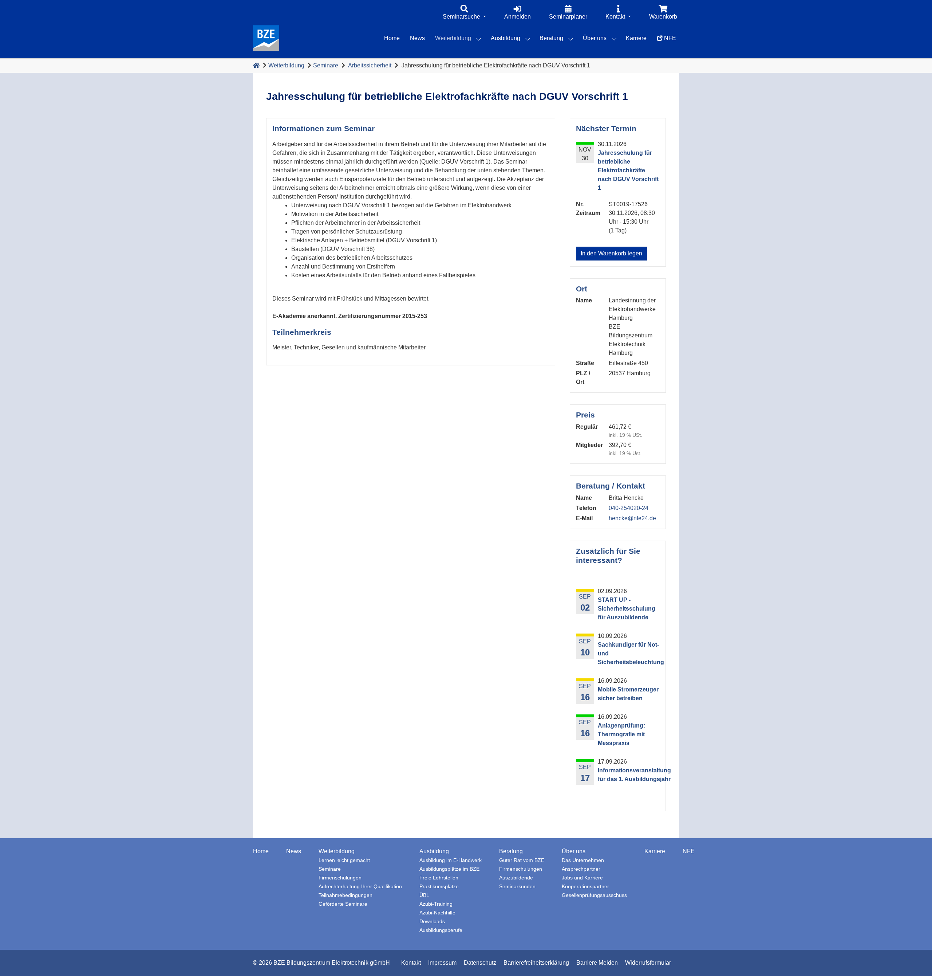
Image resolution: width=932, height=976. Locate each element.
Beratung (511, 851)
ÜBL (424, 895)
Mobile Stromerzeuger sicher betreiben (628, 693)
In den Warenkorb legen (611, 253)
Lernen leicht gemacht (344, 860)
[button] (464, 13)
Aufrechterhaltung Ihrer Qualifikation (360, 886)
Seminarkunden (517, 886)
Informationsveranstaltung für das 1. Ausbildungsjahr (634, 774)
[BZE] (266, 38)
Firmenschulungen (340, 878)
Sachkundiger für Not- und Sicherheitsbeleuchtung (631, 653)
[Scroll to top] (916, 960)
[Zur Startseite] (256, 65)
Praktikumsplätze (439, 886)
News (293, 851)
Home (261, 851)
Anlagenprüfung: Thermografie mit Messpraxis (621, 734)
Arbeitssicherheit (369, 65)
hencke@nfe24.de (632, 518)
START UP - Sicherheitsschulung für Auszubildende (626, 608)
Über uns (573, 851)
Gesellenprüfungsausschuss (594, 895)
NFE (689, 851)
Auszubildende (516, 878)
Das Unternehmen (583, 860)
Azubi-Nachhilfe (437, 913)
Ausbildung (434, 851)
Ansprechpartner (581, 869)
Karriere (654, 851)
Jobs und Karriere (582, 878)
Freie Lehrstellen (438, 878)
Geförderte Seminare (343, 904)
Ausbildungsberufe (440, 930)
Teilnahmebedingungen (345, 895)
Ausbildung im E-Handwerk (450, 860)
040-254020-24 (628, 508)
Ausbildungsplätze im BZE (449, 869)
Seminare (325, 65)
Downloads (432, 921)
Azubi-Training (436, 904)
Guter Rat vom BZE (521, 860)
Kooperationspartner (585, 886)
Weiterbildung (286, 65)
